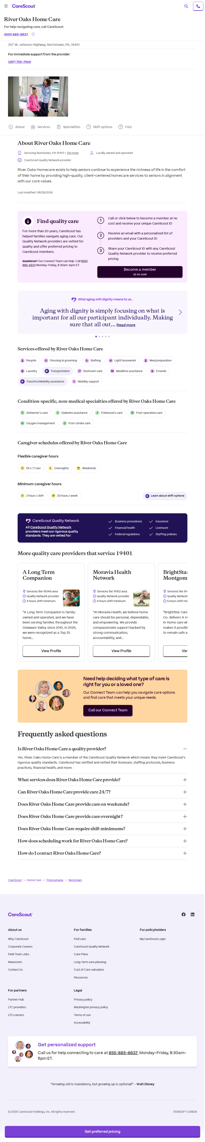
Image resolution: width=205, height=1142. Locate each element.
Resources (81, 977)
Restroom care (92, 371)
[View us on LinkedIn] (192, 914)
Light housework (125, 360)
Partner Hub (16, 999)
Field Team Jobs (18, 954)
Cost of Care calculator (89, 969)
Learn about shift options (167, 495)
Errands (161, 371)
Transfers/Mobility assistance (45, 381)
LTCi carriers (16, 1015)
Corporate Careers (20, 946)
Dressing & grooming (63, 360)
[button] (38, 96)
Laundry (31, 371)
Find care (80, 939)
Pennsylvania (54, 880)
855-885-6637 (123, 1052)
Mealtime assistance (129, 371)
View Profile (51, 651)
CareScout (14, 880)
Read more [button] (126, 325)
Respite (31, 360)
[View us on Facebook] (183, 914)
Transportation (60, 371)
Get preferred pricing (102, 1132)
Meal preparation (161, 360)
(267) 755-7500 (19, 61)
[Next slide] (180, 312)
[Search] (186, 6)
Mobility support (88, 381)
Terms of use (82, 1015)
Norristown (75, 880)
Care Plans (81, 954)
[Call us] (198, 6)
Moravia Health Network (112, 575)
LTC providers (17, 1007)
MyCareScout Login (153, 939)
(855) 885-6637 (16, 34)
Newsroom (15, 962)
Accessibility (82, 1022)
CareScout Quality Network (91, 946)
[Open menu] (6, 6)
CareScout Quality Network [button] (50, 527)
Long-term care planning (90, 962)
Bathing (96, 360)
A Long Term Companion (38, 575)
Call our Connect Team (108, 710)
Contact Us (15, 969)
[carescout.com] (24, 6)
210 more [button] (73, 153)
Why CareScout (18, 939)
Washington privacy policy (91, 1007)
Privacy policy (83, 999)
